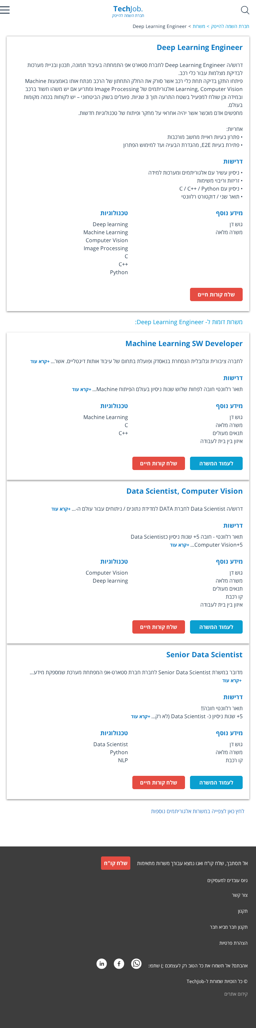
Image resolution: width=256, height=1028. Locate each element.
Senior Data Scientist (204, 654)
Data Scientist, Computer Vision (184, 491)
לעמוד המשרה (216, 463)
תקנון (243, 911)
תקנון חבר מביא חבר (229, 927)
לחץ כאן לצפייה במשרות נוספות (197, 811)
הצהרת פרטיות (233, 943)
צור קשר (240, 895)
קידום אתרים (236, 994)
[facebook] (119, 965)
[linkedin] (101, 965)
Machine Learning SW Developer (184, 343)
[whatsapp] (136, 965)
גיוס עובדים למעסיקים (227, 880)
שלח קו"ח (116, 863)
